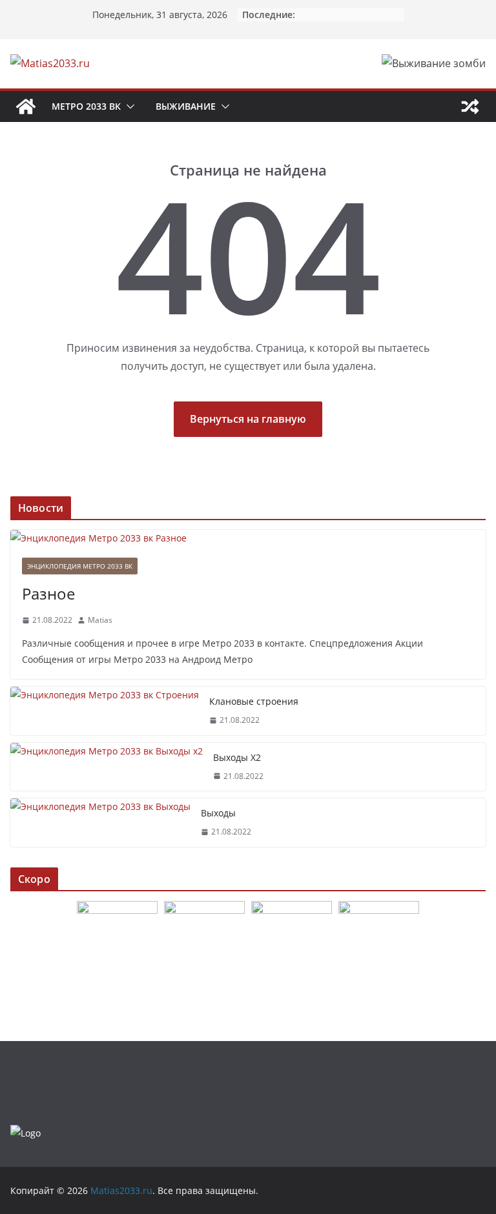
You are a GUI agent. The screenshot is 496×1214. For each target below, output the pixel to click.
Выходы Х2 (237, 757)
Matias (100, 619)
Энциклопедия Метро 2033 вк (79, 566)
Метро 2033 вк (86, 106)
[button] (128, 106)
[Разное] (248, 538)
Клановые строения (253, 701)
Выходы (218, 813)
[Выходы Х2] (106, 767)
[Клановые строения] (104, 711)
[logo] (25, 1133)
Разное (48, 593)
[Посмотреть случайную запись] (470, 106)
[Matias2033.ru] (25, 106)
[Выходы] (100, 822)
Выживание (186, 106)
